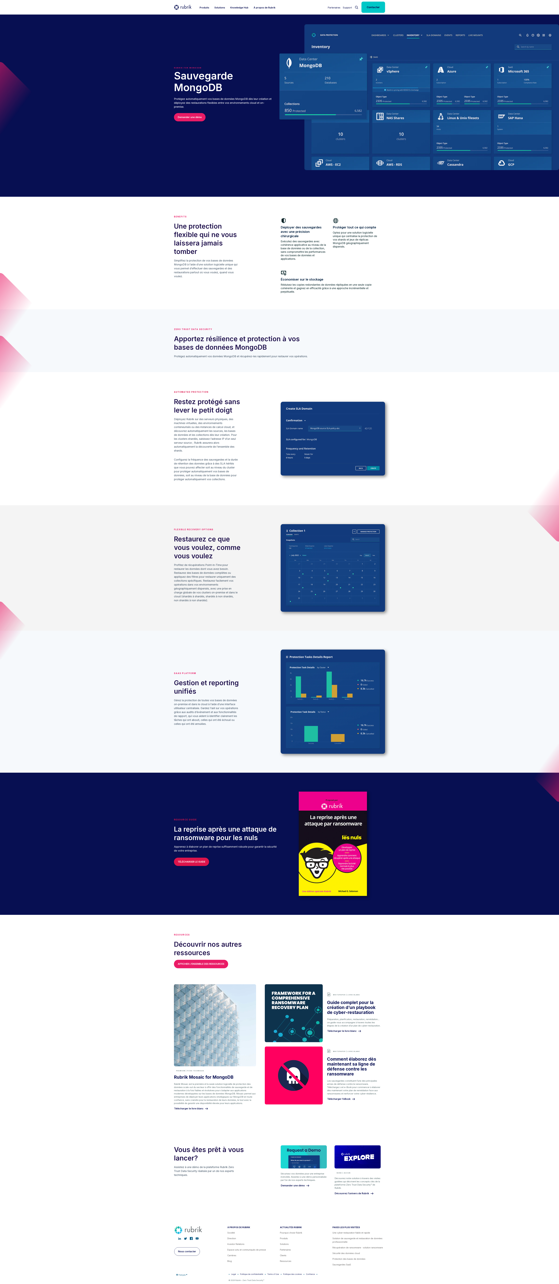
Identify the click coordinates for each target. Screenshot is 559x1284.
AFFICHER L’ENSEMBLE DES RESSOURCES (201, 963)
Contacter (373, 7)
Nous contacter (187, 1251)
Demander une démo (190, 117)
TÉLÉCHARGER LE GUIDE (191, 861)
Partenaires (334, 7)
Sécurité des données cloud (346, 1253)
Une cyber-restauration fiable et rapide (351, 1232)
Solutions (284, 1244)
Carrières (231, 1255)
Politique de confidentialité (251, 1274)
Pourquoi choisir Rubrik (291, 1232)
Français (182, 1275)
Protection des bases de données (348, 1259)
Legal (233, 1274)
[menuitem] (204, 7)
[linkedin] (180, 1238)
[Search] (356, 7)
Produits (284, 1238)
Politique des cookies (292, 1274)
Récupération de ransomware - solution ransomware (357, 1247)
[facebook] (191, 1238)
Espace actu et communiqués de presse (246, 1249)
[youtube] (197, 1238)
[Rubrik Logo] (182, 7)
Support (347, 7)
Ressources (285, 1261)
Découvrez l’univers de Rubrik (352, 1193)
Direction (231, 1238)
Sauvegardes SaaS (341, 1264)
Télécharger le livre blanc (189, 1108)
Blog (229, 1261)
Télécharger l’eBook (339, 1099)
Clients (283, 1255)
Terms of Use (273, 1274)
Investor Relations (235, 1244)
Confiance (310, 1274)
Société (231, 1232)
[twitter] (185, 1238)
